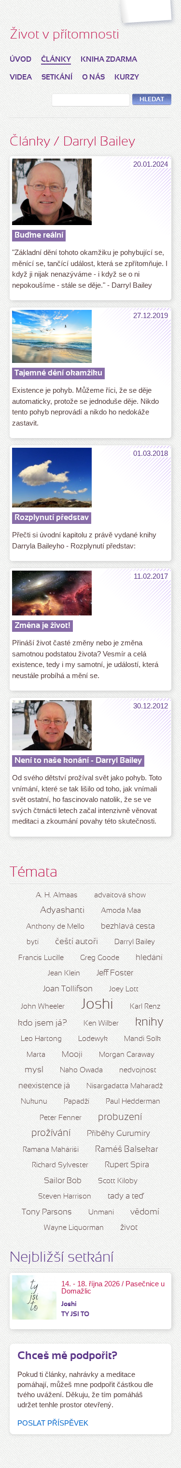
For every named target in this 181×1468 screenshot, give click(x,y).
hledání (149, 957)
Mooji (72, 1054)
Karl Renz (145, 1006)
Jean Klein (64, 973)
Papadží (76, 1101)
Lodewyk (93, 1039)
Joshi (97, 1005)
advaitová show (120, 895)
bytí (33, 942)
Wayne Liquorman (74, 1228)
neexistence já (44, 1086)
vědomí (144, 1212)
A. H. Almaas (57, 895)
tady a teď (125, 1196)
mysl (34, 1070)
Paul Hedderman (133, 1101)
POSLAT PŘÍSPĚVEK (52, 1423)
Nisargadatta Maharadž (124, 1086)
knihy (149, 1022)
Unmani (101, 1212)
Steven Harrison (64, 1196)
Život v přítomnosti (64, 35)
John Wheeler (43, 1006)
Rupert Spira (127, 1165)
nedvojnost (137, 1070)
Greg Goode (99, 958)
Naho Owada (81, 1070)
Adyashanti (62, 911)
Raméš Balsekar (126, 1150)
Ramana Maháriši (51, 1150)
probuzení (120, 1117)
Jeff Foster (115, 973)
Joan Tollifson (68, 989)
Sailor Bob (63, 1181)
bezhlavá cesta (128, 926)
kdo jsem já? (42, 1023)
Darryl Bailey (134, 942)
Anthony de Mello (55, 926)
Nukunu (34, 1101)
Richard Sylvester (60, 1165)
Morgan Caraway (126, 1055)
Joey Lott (124, 989)
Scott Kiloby (118, 1181)
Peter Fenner (61, 1118)
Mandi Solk (142, 1039)
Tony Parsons (47, 1212)
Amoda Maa (121, 910)
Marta (36, 1055)
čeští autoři (76, 942)
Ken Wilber (101, 1023)
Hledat (151, 100)
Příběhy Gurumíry (118, 1133)
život (129, 1227)
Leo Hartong (41, 1039)
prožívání (50, 1133)
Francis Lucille (41, 958)
